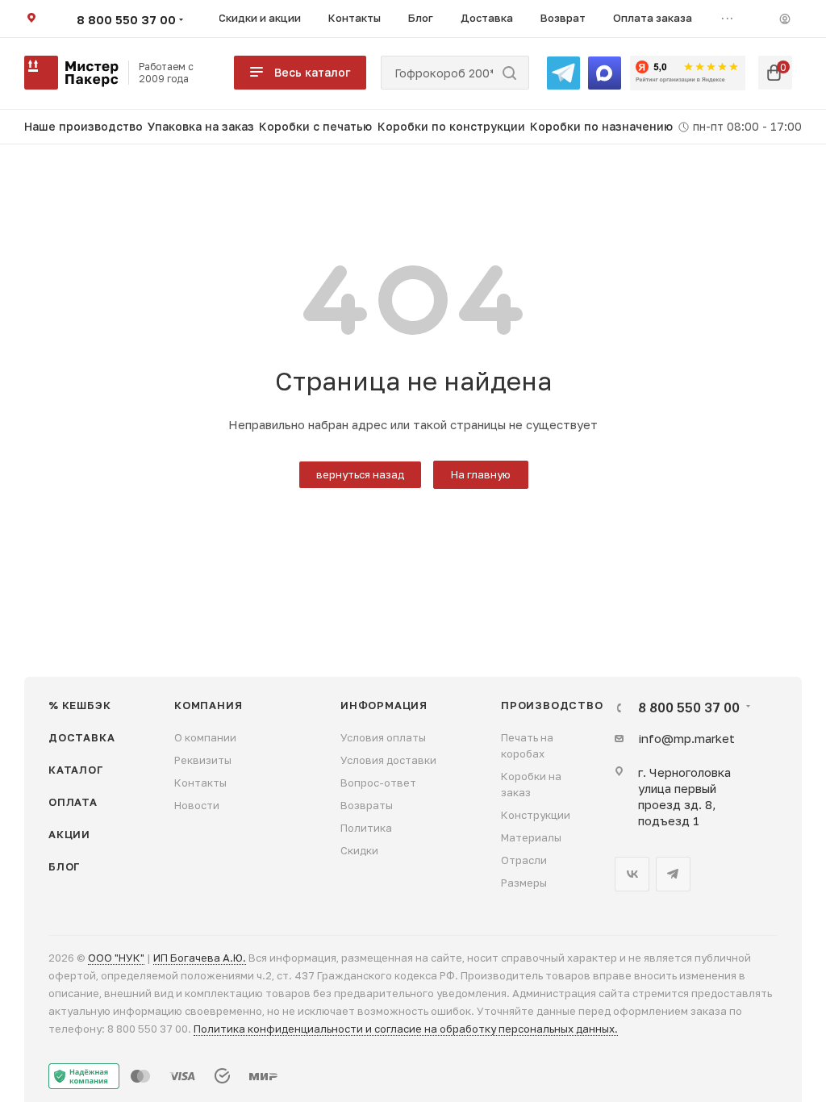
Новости (196, 805)
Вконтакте (632, 874)
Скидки (359, 850)
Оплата (73, 801)
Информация (384, 705)
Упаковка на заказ (201, 126)
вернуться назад (360, 474)
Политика (366, 827)
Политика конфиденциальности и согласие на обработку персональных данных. (406, 1028)
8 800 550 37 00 (126, 19)
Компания (208, 705)
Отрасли (524, 860)
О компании (205, 737)
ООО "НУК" (116, 957)
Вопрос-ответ (378, 782)
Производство (552, 705)
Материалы (531, 837)
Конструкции (535, 814)
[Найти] (509, 73)
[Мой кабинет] (785, 18)
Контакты (200, 782)
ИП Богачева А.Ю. (199, 957)
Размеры (524, 882)
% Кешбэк (79, 705)
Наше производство (83, 126)
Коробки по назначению (601, 126)
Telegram (673, 874)
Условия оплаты (383, 737)
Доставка (81, 737)
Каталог (76, 769)
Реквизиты (203, 759)
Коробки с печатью (315, 126)
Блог (64, 866)
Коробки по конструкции (451, 126)
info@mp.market (686, 738)
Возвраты (366, 805)
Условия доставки (388, 759)
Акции (69, 834)
